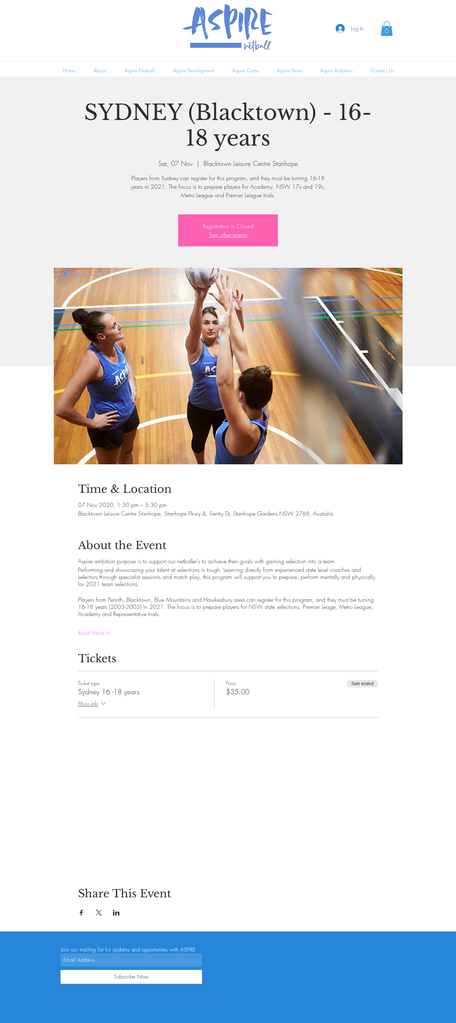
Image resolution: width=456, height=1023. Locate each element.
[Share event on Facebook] (81, 912)
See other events (228, 235)
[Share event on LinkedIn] (116, 912)
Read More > (94, 633)
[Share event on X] (98, 912)
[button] (386, 28)
